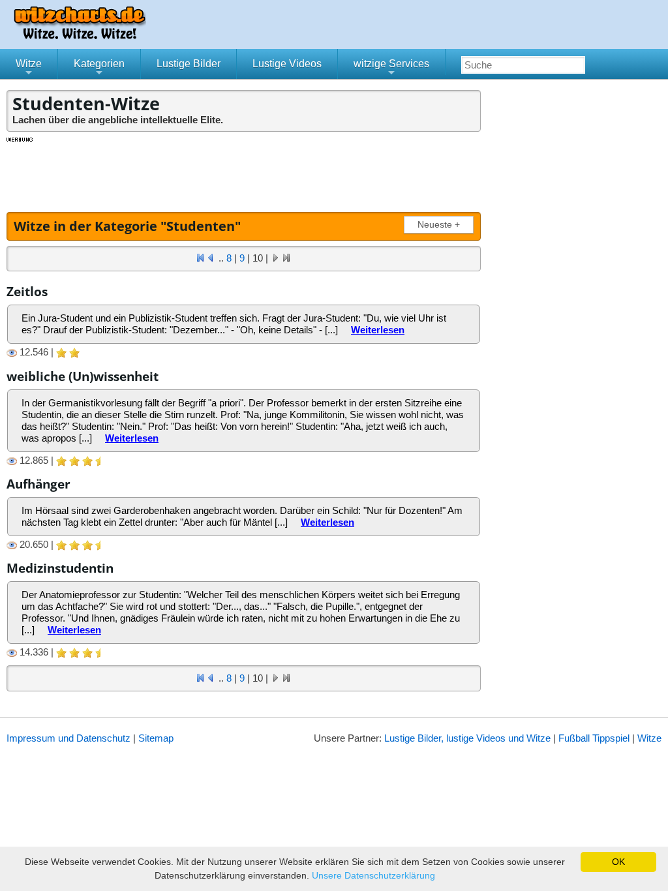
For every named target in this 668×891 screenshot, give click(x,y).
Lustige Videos (287, 63)
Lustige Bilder (188, 63)
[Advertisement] (245, 172)
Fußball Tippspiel (594, 738)
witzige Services (391, 68)
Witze (29, 68)
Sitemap (156, 738)
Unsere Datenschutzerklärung (373, 875)
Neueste (439, 224)
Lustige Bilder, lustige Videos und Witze (467, 738)
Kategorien (99, 68)
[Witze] (79, 35)
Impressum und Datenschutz (68, 738)
